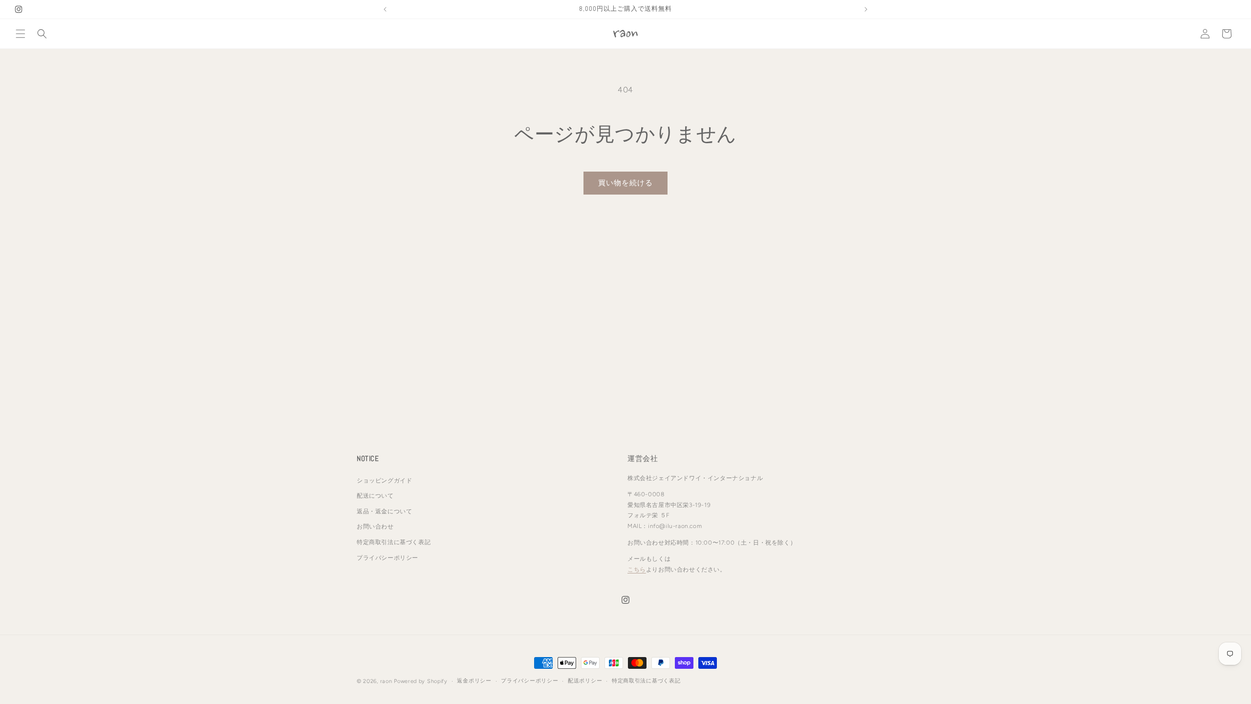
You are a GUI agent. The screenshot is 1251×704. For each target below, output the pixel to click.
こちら (636, 569)
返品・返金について (384, 511)
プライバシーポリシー (387, 557)
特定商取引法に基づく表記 (394, 542)
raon (386, 681)
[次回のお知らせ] (866, 9)
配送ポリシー (585, 681)
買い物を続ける (625, 182)
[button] (20, 33)
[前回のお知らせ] (385, 9)
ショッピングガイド (384, 480)
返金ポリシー (474, 681)
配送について (375, 495)
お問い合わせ (375, 526)
